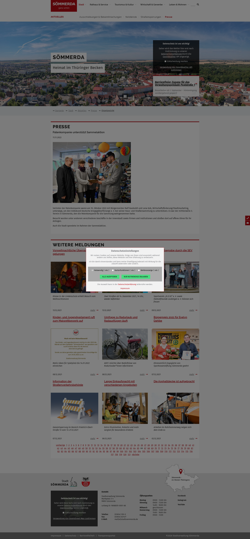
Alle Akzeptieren (109, 276)
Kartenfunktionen (122, 270)
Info (106, 270)
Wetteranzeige (147, 270)
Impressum (125, 288)
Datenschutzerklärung (127, 284)
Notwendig (98, 270)
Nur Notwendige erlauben (136, 276)
